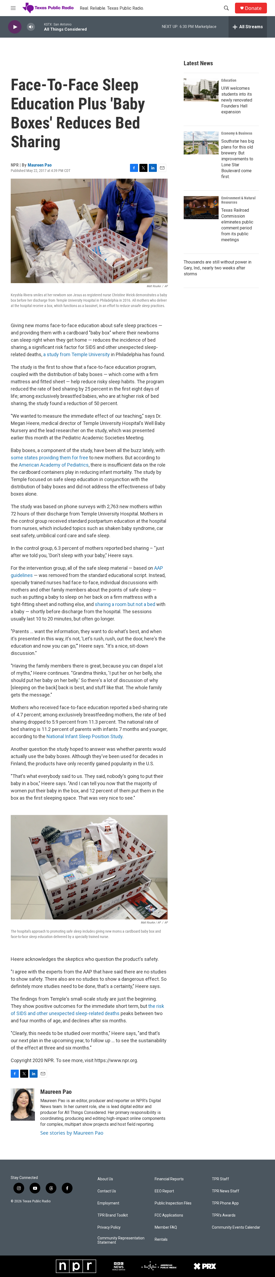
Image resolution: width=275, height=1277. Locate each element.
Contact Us (106, 1191)
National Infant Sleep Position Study (84, 736)
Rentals (161, 1240)
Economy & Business (236, 133)
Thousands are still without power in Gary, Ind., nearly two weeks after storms (217, 267)
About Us (105, 1179)
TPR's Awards (224, 1215)
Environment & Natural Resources (238, 200)
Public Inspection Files (173, 1203)
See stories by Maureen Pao (71, 1133)
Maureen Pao (40, 165)
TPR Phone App (225, 1203)
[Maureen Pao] (23, 1104)
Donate (253, 8)
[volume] (30, 27)
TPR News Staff (225, 1191)
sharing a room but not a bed (125, 604)
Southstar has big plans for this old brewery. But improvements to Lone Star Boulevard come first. (237, 159)
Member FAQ (166, 1227)
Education (228, 80)
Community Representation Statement (120, 1240)
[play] (14, 27)
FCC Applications (169, 1215)
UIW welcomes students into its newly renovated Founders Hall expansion (236, 100)
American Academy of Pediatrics (54, 465)
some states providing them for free (49, 457)
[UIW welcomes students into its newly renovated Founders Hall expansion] (201, 90)
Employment (108, 1203)
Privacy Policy (109, 1227)
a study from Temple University (76, 354)
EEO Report (164, 1191)
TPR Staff (220, 1179)
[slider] (39, 27)
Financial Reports (169, 1179)
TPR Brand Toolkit (112, 1215)
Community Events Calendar (236, 1227)
